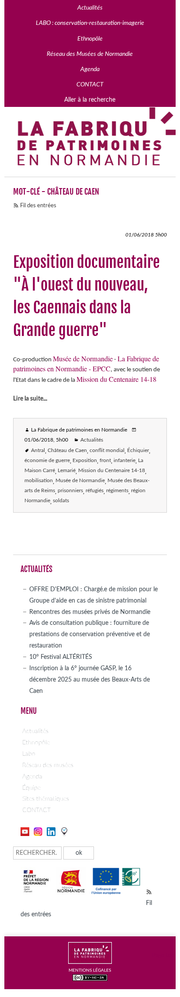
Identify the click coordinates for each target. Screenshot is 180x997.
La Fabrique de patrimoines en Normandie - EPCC (86, 363)
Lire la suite (28, 398)
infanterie (124, 460)
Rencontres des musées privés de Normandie (89, 612)
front (105, 460)
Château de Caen (67, 450)
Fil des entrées (38, 206)
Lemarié (67, 470)
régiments (117, 490)
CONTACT (36, 810)
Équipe (31, 788)
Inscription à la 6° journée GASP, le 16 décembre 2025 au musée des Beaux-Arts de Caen (89, 679)
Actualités (91, 440)
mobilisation (38, 480)
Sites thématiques (46, 798)
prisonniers (70, 490)
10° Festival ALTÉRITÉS (60, 657)
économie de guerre (47, 460)
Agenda (32, 776)
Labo (29, 753)
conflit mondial (107, 450)
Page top (163, 956)
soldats (61, 500)
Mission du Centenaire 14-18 (116, 379)
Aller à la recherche (89, 99)
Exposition (85, 460)
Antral (38, 450)
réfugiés (95, 490)
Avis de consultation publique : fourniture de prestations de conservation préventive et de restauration (89, 634)
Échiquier (138, 450)
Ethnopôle (36, 742)
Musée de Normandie (83, 358)
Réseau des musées (48, 765)
